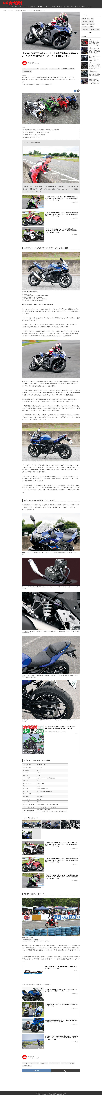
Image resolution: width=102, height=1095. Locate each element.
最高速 (91, 26)
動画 (88, 18)
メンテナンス (85, 26)
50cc (98, 29)
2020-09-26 (31, 62)
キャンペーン (85, 24)
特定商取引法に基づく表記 (59, 1093)
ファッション (85, 29)
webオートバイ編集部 (33, 63)
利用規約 (38, 1093)
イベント (91, 21)
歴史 (92, 18)
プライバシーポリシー (47, 1093)
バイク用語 (92, 29)
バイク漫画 (84, 21)
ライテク (92, 24)
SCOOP (84, 18)
